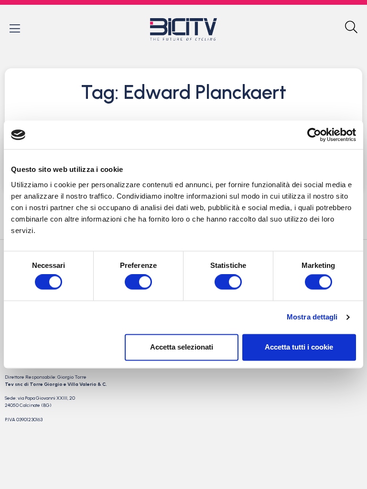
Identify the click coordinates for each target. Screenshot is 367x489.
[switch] (138, 282)
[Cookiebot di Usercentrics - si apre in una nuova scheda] (314, 135)
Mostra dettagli (312, 317)
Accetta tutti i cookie (299, 347)
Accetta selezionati (181, 347)
